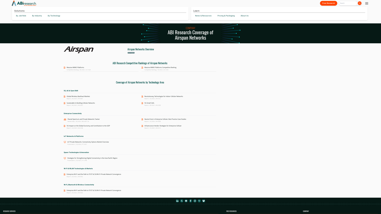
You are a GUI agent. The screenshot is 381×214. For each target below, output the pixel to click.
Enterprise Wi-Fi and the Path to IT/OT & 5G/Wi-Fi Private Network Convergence (94, 174)
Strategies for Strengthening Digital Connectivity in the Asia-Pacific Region (92, 158)
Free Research (328, 3)
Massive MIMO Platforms (75, 67)
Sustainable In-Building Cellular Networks (81, 103)
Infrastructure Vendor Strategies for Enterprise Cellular (162, 126)
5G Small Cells (149, 103)
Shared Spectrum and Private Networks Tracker (84, 119)
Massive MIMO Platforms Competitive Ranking (160, 67)
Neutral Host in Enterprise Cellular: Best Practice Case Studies (165, 119)
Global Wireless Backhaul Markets (78, 96)
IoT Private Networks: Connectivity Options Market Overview (88, 142)
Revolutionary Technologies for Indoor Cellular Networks (163, 96)
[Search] (359, 3)
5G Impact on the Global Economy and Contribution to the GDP (88, 126)
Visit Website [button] (131, 53)
